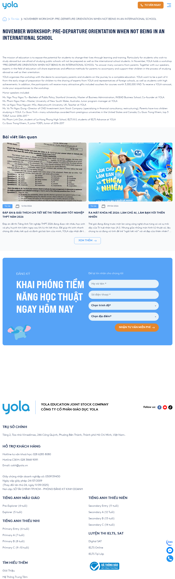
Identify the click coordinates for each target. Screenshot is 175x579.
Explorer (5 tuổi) (12, 512)
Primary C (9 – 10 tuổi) (16, 547)
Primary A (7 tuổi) (14, 535)
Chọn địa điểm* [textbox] (101, 316)
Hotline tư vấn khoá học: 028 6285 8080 (27, 454)
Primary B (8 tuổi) (14, 541)
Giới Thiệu (9, 570)
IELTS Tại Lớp (96, 554)
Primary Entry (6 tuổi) (16, 529)
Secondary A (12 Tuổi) (102, 512)
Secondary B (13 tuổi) (102, 518)
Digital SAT (95, 541)
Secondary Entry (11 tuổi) (104, 506)
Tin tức (15, 19)
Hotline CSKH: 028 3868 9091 (20, 460)
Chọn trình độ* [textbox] (101, 305)
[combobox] (124, 306)
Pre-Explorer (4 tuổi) (15, 506)
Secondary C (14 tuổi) (102, 525)
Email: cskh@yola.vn (15, 465)
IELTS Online (96, 547)
